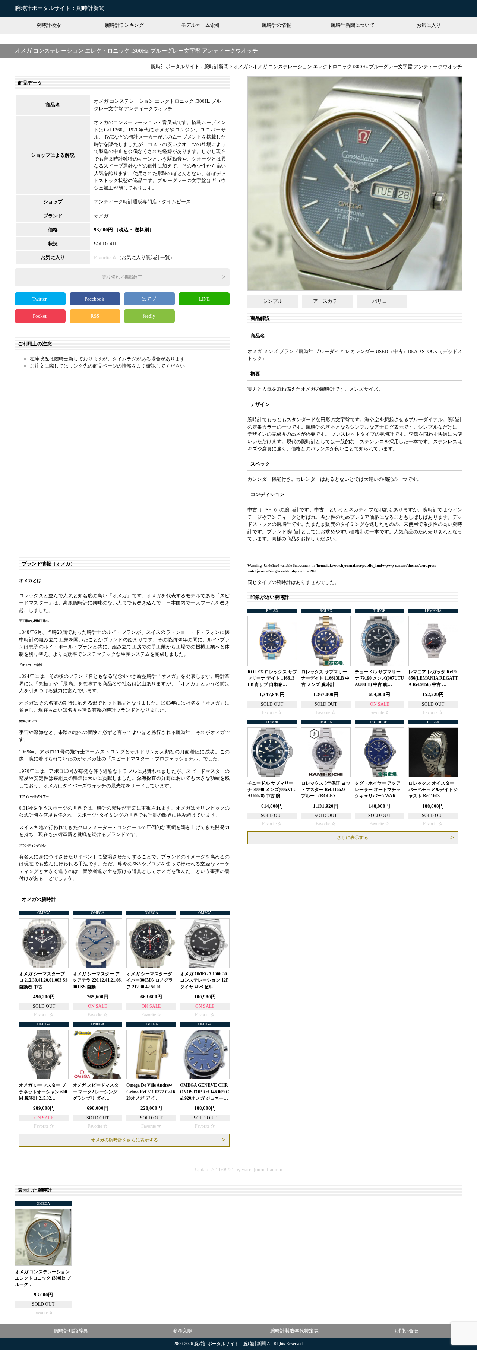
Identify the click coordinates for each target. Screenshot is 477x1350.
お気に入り (429, 25)
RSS (95, 316)
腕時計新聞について (353, 25)
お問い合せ (406, 1331)
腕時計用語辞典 (71, 1331)
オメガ (101, 216)
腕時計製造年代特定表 (294, 1331)
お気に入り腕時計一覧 (145, 257)
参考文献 (182, 1331)
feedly (150, 316)
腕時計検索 (49, 25)
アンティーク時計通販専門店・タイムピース (142, 201)
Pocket (40, 316)
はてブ (149, 299)
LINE (204, 299)
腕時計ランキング (124, 25)
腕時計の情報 (276, 25)
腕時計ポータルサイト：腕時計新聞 (59, 8)
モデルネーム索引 (200, 25)
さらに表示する (352, 837)
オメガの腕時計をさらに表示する (124, 1140)
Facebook (95, 299)
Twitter (40, 299)
